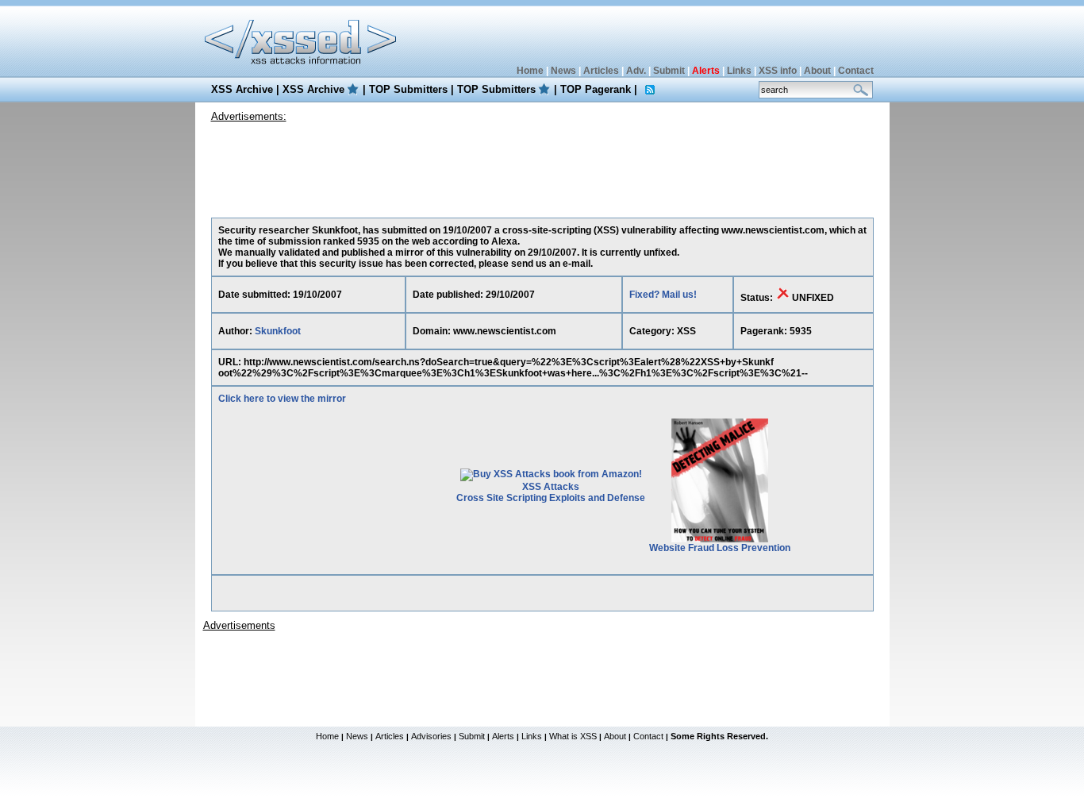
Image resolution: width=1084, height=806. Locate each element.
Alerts (503, 736)
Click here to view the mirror (282, 398)
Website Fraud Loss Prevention (719, 547)
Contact (856, 70)
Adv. (636, 70)
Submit (669, 70)
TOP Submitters (408, 89)
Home (530, 70)
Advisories (431, 736)
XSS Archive (242, 89)
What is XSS (573, 736)
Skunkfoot (278, 331)
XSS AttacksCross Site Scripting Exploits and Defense (550, 492)
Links (739, 70)
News (563, 70)
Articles (601, 70)
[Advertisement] (542, 166)
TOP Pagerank (595, 89)
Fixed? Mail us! (663, 294)
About (817, 70)
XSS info (778, 70)
